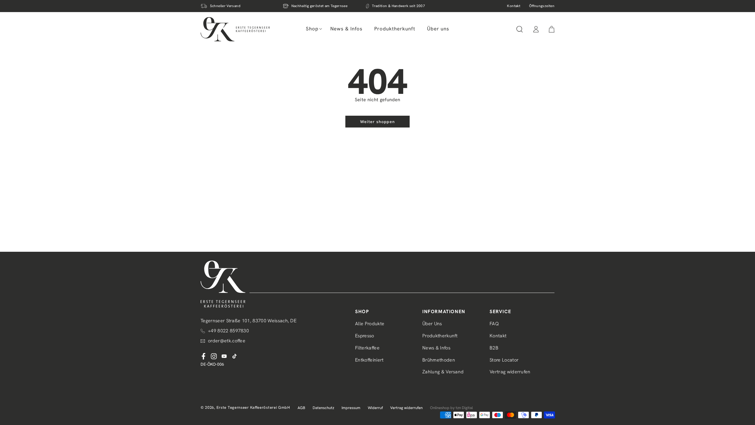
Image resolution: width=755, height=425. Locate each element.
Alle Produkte (369, 324)
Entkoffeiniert (369, 360)
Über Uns (432, 324)
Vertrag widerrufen (510, 372)
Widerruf (375, 407)
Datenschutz (323, 407)
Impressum (351, 407)
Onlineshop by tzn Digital (451, 407)
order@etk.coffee (226, 341)
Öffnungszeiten (541, 6)
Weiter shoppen (377, 121)
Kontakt (513, 6)
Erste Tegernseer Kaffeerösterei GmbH (253, 407)
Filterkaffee (367, 348)
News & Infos (436, 348)
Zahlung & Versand (443, 372)
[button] (312, 28)
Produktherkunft (440, 336)
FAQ (494, 324)
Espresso (364, 336)
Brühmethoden (438, 360)
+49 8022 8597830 (228, 331)
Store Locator (504, 360)
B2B (494, 348)
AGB (301, 407)
